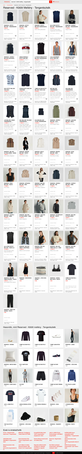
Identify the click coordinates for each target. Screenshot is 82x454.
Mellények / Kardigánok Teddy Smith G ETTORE (24, 433)
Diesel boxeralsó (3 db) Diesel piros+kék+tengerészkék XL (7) (10, 447)
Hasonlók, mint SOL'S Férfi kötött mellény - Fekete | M (9, 260)
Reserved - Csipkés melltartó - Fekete (55, 278)
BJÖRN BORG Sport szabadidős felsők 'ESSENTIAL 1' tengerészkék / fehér (72, 435)
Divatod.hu (7, 1)
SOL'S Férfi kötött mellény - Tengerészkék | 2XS (56, 27)
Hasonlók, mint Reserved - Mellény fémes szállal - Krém (56, 260)
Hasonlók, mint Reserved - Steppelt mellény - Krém (71, 197)
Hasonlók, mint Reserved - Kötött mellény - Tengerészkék (9, 39)
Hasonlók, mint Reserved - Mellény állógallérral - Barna (10, 165)
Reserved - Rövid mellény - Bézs (70, 152)
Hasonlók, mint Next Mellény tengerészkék (55, 102)
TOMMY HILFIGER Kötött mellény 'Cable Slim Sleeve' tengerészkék (41, 90)
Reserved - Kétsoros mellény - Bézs (24, 184)
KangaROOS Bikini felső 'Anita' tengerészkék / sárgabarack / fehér (40, 434)
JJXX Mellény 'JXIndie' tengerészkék (9, 120)
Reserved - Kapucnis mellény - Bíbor (71, 120)
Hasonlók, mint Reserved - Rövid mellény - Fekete (9, 197)
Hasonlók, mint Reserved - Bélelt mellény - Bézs (40, 165)
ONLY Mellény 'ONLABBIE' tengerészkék (25, 120)
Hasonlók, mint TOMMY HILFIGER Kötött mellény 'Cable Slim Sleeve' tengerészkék (40, 102)
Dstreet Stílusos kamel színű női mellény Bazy (41, 439)
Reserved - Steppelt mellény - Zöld (55, 120)
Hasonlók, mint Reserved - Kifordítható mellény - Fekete (55, 228)
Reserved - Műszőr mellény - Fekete (24, 152)
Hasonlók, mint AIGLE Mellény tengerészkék (71, 102)
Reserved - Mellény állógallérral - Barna (10, 152)
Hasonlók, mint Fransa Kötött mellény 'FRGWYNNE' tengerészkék (25, 102)
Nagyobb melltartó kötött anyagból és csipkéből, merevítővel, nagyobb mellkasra (40, 447)
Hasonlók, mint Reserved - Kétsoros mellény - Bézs (25, 197)
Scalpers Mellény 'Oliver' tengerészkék (40, 120)
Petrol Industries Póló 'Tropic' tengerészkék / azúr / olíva (25, 440)
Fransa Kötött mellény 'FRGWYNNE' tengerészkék (25, 90)
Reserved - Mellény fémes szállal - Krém (55, 247)
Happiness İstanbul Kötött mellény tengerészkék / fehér (71, 58)
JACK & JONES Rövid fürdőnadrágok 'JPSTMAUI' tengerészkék (56, 434)
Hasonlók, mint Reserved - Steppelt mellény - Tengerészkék (71, 39)
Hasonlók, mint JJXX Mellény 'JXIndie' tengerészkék (9, 133)
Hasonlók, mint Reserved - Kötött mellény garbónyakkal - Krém (40, 39)
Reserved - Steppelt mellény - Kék (55, 184)
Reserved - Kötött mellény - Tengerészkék (10, 26)
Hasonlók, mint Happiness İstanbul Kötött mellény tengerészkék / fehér (72, 70)
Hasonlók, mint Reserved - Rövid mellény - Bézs (71, 165)
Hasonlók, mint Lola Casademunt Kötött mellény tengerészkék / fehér (56, 70)
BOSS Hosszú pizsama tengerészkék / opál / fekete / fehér (71, 446)
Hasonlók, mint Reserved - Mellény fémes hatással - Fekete (10, 291)
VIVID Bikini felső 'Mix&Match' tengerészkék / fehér (9, 440)
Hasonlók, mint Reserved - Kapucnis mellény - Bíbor (72, 133)
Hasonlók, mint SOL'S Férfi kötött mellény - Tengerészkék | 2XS (56, 39)
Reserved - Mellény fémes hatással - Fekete (10, 278)
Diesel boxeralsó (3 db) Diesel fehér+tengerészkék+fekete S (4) (72, 441)
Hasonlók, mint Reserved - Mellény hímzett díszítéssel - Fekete (25, 260)
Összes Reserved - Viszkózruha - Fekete (24, 291)
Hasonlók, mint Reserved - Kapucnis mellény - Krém (41, 228)
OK (53, 452)
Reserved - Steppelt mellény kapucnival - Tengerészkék (9, 58)
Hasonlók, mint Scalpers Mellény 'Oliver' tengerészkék (40, 133)
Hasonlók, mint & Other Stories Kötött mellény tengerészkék (40, 70)
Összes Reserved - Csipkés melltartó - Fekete (56, 291)
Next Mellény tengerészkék (53, 89)
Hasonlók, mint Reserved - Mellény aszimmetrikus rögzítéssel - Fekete (41, 260)
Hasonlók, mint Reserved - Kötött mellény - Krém (25, 39)
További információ (59, 452)
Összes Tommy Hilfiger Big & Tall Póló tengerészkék (71, 291)
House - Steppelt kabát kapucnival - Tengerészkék (9, 433)
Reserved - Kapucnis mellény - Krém (40, 215)
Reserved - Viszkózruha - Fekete (25, 278)
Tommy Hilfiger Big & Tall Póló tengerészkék (71, 279)
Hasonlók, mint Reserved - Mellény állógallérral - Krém (25, 228)
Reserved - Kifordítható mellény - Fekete (56, 215)
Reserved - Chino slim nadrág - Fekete (9, 310)
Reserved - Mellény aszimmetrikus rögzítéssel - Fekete (40, 248)
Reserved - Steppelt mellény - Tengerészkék (72, 26)
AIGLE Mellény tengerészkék (69, 89)
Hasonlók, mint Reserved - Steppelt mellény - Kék (56, 197)
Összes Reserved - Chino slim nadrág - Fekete (9, 323)
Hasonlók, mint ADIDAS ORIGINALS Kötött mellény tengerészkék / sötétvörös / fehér (25, 70)
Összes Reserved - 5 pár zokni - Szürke (40, 291)
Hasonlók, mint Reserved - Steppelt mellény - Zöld (56, 133)
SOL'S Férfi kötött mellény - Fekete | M (9, 247)
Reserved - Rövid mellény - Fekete (8, 184)
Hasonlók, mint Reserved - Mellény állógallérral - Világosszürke (71, 228)
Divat (4, 5)
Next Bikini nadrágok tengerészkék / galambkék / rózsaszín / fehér (55, 446)
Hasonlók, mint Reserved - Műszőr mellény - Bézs (56, 165)
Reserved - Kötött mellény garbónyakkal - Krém (41, 27)
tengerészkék (9, 5)
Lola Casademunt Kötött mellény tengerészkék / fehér (55, 58)
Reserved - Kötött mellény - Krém (24, 26)
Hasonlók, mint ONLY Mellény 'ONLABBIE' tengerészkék (24, 133)
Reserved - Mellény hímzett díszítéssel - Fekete (24, 248)
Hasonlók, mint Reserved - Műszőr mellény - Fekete (25, 165)
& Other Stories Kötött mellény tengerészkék (41, 57)
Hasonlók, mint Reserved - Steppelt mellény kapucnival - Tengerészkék (10, 70)
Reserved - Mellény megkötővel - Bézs (40, 184)
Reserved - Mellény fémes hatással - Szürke (70, 248)
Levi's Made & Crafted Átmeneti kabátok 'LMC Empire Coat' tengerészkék (25, 446)
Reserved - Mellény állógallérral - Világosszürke (70, 216)
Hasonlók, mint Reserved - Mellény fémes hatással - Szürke (71, 260)
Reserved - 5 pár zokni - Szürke (41, 278)
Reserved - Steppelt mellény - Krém (71, 184)
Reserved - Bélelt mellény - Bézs (39, 152)
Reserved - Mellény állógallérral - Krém (25, 215)
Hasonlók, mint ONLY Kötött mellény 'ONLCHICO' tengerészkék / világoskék (10, 102)
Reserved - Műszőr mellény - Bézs (55, 152)
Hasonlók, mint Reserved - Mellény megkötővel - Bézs (40, 197)
